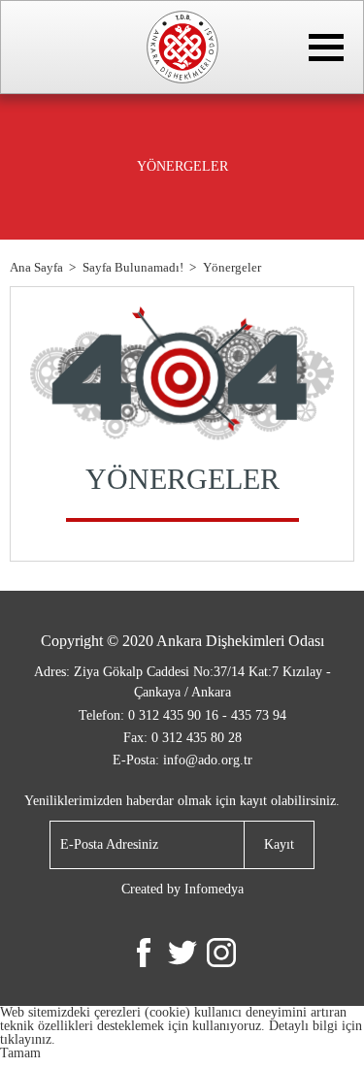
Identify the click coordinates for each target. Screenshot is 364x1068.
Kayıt (279, 844)
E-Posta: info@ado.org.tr (182, 760)
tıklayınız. (27, 1039)
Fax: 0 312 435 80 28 (182, 737)
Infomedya (214, 889)
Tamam (20, 1053)
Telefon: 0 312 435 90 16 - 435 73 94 (182, 715)
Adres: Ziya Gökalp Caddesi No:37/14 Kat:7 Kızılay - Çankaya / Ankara (182, 681)
